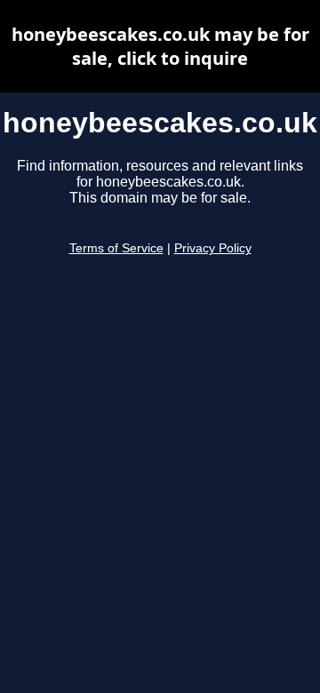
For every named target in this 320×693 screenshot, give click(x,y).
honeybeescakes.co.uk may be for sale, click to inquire (160, 46)
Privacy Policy (213, 248)
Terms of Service (116, 248)
